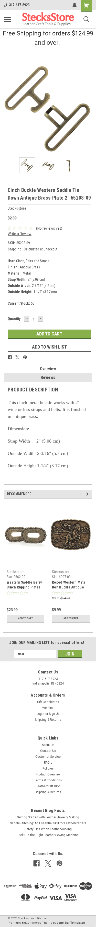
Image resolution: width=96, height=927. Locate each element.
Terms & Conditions (48, 780)
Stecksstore (15, 572)
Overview (48, 368)
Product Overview (48, 774)
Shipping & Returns (48, 720)
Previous (8, 109)
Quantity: (15, 319)
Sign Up (54, 714)
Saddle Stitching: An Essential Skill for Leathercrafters (48, 823)
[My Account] (74, 5)
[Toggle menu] (7, 19)
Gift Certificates (48, 702)
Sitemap (42, 918)
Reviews (48, 377)
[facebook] (36, 863)
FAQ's (48, 762)
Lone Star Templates (71, 922)
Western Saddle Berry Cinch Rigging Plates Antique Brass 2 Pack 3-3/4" (24, 585)
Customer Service (48, 757)
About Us (48, 745)
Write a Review (19, 234)
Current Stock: (21, 303)
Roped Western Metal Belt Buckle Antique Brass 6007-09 (69, 585)
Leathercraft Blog (48, 786)
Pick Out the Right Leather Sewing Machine (48, 835)
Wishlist (48, 708)
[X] (17, 357)
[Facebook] (10, 357)
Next (88, 109)
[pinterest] (59, 863)
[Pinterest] (25, 357)
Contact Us (48, 751)
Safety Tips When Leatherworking (48, 829)
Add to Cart (25, 618)
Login (40, 714)
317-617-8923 (19, 5)
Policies (48, 768)
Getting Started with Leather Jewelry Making (48, 817)
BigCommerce (31, 922)
